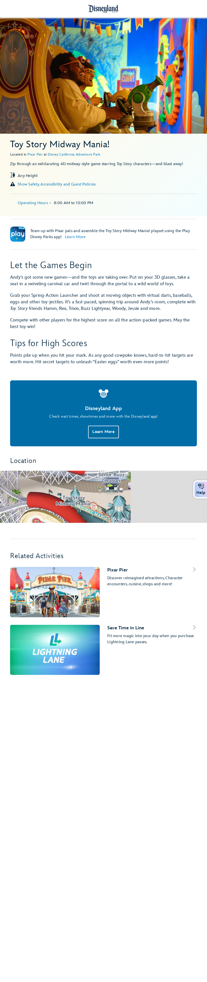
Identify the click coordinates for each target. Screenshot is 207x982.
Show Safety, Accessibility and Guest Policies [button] (57, 184)
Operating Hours (33, 203)
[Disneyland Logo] (103, 9)
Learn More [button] (103, 431)
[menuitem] (201, 486)
